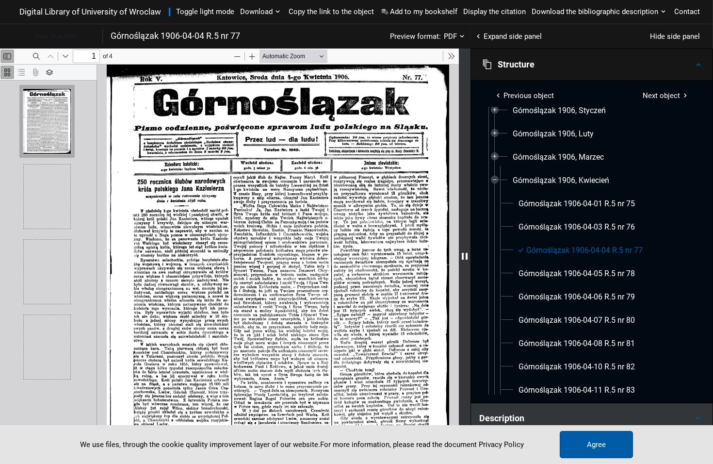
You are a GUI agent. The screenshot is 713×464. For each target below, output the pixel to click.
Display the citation (494, 11)
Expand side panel (513, 36)
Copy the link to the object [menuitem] (331, 11)
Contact (687, 11)
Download (256, 11)
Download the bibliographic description (595, 11)
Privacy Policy (501, 444)
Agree (596, 444)
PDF (450, 36)
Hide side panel (675, 36)
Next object (661, 95)
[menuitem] (559, 110)
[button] (592, 64)
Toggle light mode (205, 11)
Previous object (528, 95)
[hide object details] (464, 256)
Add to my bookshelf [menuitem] (423, 11)
